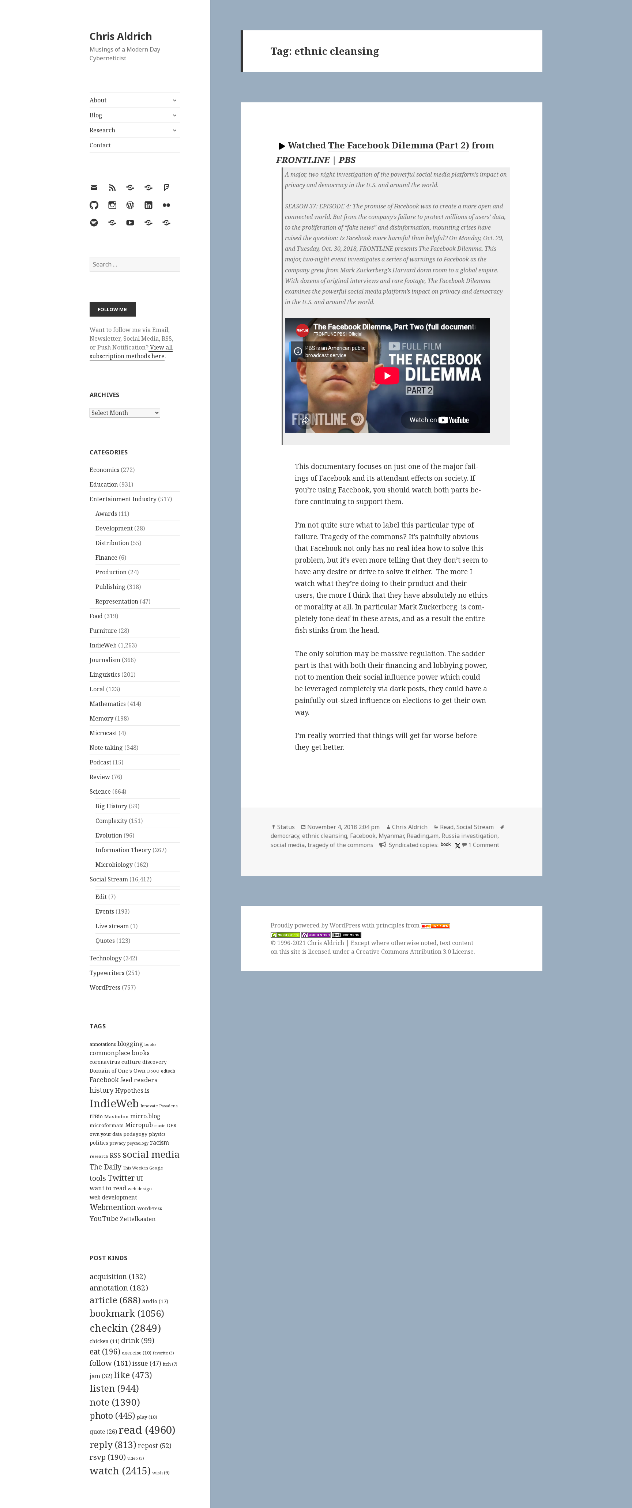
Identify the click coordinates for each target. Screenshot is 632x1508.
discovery (154, 1061)
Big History (111, 806)
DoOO (153, 1071)
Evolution (108, 835)
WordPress (105, 987)
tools (98, 1178)
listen (114, 1388)
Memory (101, 718)
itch (170, 1364)
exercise (136, 1352)
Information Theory (123, 850)
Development (114, 528)
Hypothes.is (132, 1090)
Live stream (112, 926)
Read (447, 827)
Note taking (106, 748)
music (159, 1125)
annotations (103, 1044)
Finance (106, 557)
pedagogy (135, 1133)
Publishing (110, 587)
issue (146, 1363)
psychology (137, 1143)
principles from (398, 925)
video (135, 1458)
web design (140, 1189)
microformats (107, 1125)
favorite (163, 1353)
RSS (115, 1155)
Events (104, 911)
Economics (104, 470)
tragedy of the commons (340, 845)
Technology (106, 958)
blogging (130, 1044)
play (147, 1417)
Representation (116, 601)
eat (105, 1351)
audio (155, 1301)
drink (137, 1340)
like (133, 1375)
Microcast (103, 733)
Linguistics (105, 674)
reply (113, 1445)
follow (110, 1363)
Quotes (105, 941)
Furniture (103, 631)
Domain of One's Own (118, 1070)
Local (97, 689)
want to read (108, 1188)
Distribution (112, 543)
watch (120, 1470)
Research (102, 130)
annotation (119, 1287)
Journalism (105, 660)
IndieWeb (103, 645)
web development (113, 1197)
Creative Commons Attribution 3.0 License (415, 952)
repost (155, 1445)
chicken (105, 1341)
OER (171, 1125)
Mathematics (108, 704)
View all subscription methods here (131, 351)
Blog (96, 115)
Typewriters (107, 973)
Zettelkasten (138, 1219)
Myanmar (391, 836)
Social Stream (109, 879)
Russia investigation (469, 836)
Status (286, 827)
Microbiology (114, 865)
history (102, 1090)
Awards (106, 514)
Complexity (111, 821)
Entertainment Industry (123, 499)
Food (96, 616)
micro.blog (145, 1116)
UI (139, 1179)
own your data (106, 1134)
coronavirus (105, 1061)
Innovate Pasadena (159, 1105)
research (99, 1156)
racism (159, 1142)
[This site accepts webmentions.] (316, 934)
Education (104, 484)
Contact (100, 145)
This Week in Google (143, 1168)
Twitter (121, 1177)
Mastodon (116, 1116)
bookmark (127, 1313)
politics (99, 1142)
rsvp (108, 1457)
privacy (118, 1143)
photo (112, 1415)
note (115, 1402)
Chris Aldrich (121, 36)
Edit (101, 897)
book (446, 843)
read (147, 1429)
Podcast (100, 762)
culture (131, 1061)
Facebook (104, 1079)
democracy (285, 836)
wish (161, 1472)
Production (111, 572)
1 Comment (483, 845)
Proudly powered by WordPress (316, 925)
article (115, 1300)
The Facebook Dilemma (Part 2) (398, 145)
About (98, 100)
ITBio (96, 1116)
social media (151, 1154)
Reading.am (423, 836)
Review (100, 777)
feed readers (138, 1080)
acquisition (118, 1276)
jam (101, 1376)
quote (103, 1432)
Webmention (113, 1207)
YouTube (104, 1218)
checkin (125, 1328)
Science (100, 791)
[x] (456, 845)
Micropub (139, 1125)
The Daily (105, 1167)
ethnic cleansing (324, 836)
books (150, 1044)
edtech (168, 1071)
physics (157, 1134)
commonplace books (120, 1052)
